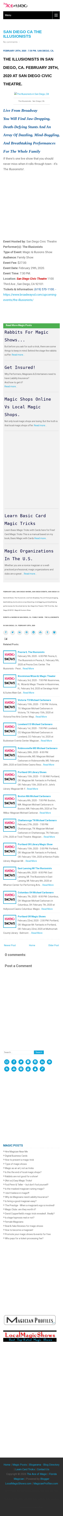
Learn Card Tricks (25, 1469)
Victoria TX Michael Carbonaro (34, 700)
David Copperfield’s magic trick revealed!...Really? (30, 1213)
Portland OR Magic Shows (32, 916)
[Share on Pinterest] (26, 632)
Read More (28, 668)
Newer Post (10, 945)
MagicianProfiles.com (45, 1483)
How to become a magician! (19, 1230)
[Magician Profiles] (35, 1069)
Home (32, 945)
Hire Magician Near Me (16, 1151)
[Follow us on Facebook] (13, 1062)
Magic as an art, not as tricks (19, 1168)
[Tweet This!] (12, 632)
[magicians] (30, 1320)
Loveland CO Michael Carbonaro (35, 724)
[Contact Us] (6, 1062)
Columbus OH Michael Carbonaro (36, 892)
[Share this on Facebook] (5, 632)
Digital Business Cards (16, 1156)
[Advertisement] (31, 203)
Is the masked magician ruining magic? (24, 1189)
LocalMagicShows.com (18, 1483)
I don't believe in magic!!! (17, 1193)
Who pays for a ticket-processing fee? (24, 1238)
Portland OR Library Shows (32, 772)
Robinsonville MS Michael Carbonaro (38, 748)
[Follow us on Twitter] (21, 1062)
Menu (8, 15)
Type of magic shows (16, 1164)
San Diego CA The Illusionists (22, 33)
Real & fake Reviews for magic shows (24, 1226)
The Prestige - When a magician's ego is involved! (29, 1205)
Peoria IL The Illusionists (31, 652)
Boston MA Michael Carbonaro (34, 796)
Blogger (44, 1478)
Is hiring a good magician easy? (21, 1201)
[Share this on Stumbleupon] (40, 632)
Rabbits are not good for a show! (21, 1176)
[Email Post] (5, 638)
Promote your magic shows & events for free (28, 1234)
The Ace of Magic (37, 1474)
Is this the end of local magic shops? (23, 1172)
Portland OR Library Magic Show (35, 844)
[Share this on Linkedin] (19, 632)
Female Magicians (14, 1222)
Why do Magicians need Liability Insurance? (27, 1197)
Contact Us (43, 1469)
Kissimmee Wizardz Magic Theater (37, 676)
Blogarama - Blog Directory (44, 1464)
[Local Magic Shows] (42, 1069)
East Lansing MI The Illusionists (35, 868)
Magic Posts (19, 1464)
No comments (10, 42)
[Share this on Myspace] (54, 632)
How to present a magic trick (19, 1160)
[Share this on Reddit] (33, 632)
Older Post (53, 945)
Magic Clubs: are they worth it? (20, 1209)
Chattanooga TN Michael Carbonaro (37, 820)
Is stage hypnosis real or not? (19, 1217)
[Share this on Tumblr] (47, 632)
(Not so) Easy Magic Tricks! (18, 1180)
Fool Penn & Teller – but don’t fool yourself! (26, 1184)
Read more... (18, 354)
